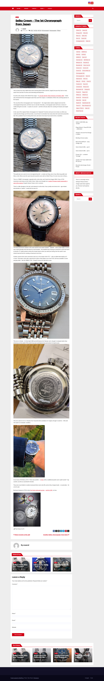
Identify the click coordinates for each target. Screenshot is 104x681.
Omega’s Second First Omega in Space (61, 657)
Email (14, 620)
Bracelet (86, 62)
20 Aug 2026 (38, 659)
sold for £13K (49, 490)
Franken (79, 84)
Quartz (78, 97)
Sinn (78, 38)
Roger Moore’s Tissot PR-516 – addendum (40, 657)
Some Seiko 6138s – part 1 (61, 566)
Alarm (84, 57)
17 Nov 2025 (80, 659)
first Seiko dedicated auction (37, 490)
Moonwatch (79, 89)
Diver (85, 78)
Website (14, 627)
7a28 (78, 51)
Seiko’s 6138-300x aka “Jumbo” (20, 566)
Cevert (78, 70)
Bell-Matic (87, 59)
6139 (84, 54)
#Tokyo (59, 30)
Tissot (50, 8)
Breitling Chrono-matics (82, 138)
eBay (78, 81)
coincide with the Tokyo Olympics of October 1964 (51, 95)
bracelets (79, 65)
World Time (79, 110)
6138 (78, 54)
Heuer (26, 8)
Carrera (85, 68)
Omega (34, 8)
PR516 (78, 94)
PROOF (85, 94)
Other (85, 33)
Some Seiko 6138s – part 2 (41, 566)
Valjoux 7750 (80, 108)
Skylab (78, 102)
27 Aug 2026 (17, 659)
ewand (24, 28)
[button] (92, 8)
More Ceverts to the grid (22, 534)
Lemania (79, 86)
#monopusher (52, 30)
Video (88, 41)
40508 (78, 57)
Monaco (86, 86)
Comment (15, 584)
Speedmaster (86, 102)
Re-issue (85, 97)
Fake (89, 81)
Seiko (42, 8)
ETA (83, 81)
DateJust (79, 78)
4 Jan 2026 (58, 659)
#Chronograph (45, 30)
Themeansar (36, 678)
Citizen (78, 30)
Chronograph (80, 73)
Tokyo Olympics (86, 105)
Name (14, 613)
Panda (78, 92)
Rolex (78, 35)
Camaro (78, 68)
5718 (42, 479)
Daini (88, 76)
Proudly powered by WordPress (17, 678)
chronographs (80, 76)
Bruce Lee (87, 65)
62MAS (84, 51)
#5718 (35, 30)
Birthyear (79, 62)
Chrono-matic (86, 70)
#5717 (32, 30)
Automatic (79, 59)
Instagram (87, 678)
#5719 (39, 30)
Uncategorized (80, 41)
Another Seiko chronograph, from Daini (55, 534)
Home (19, 8)
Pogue (84, 92)
